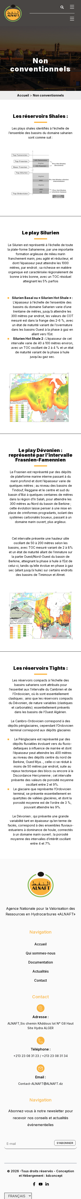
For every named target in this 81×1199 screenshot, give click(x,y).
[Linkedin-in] (47, 1184)
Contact (40, 980)
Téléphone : (41, 1049)
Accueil (40, 944)
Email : (40, 1077)
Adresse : (40, 1017)
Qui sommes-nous (40, 953)
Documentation (40, 962)
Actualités (40, 971)
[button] (71, 7)
